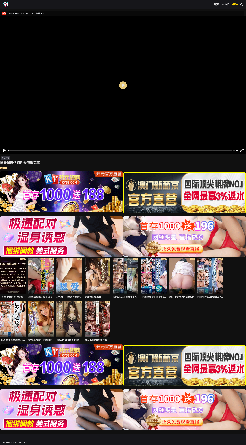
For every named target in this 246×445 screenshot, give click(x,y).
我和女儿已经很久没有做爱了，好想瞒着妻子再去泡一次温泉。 (125, 297)
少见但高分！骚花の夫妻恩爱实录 (69, 297)
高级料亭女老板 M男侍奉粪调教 (181, 297)
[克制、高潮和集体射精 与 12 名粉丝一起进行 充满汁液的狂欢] (97, 319)
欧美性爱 (5, 158)
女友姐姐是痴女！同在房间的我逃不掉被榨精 (41, 340)
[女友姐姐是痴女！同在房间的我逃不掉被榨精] (41, 319)
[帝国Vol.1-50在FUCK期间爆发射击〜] (69, 319)
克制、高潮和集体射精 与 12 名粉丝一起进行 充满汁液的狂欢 (97, 340)
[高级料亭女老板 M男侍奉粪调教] (182, 276)
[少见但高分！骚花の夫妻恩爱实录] (69, 276)
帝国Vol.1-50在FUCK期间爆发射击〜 (69, 340)
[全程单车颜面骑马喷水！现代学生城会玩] (41, 276)
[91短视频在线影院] (6, 4)
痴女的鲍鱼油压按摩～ (93, 297)
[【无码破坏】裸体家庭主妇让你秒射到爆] (13, 319)
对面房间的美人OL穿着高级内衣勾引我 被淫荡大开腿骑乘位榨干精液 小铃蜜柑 (210, 297)
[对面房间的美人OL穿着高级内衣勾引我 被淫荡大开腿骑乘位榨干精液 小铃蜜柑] (210, 276)
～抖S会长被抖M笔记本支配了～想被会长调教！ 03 (13, 297)
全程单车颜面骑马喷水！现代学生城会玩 (41, 297)
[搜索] (242, 4)
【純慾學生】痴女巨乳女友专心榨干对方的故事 (154, 297)
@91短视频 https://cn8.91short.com (15, 442)
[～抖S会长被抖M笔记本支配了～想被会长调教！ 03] (13, 276)
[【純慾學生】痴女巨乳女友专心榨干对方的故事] (154, 276)
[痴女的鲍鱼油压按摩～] (97, 276)
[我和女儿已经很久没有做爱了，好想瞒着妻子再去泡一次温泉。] (125, 276)
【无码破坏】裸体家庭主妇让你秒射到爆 (13, 340)
